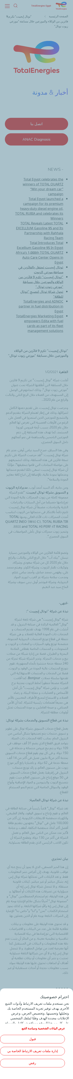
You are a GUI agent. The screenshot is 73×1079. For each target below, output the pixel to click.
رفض (32, 1063)
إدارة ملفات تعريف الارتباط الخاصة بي (32, 1051)
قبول (32, 1039)
